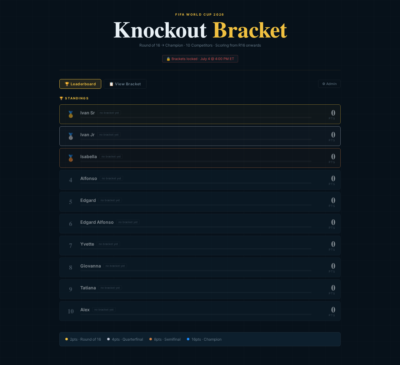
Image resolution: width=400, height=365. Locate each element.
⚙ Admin (329, 84)
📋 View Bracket (125, 84)
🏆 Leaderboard (80, 84)
